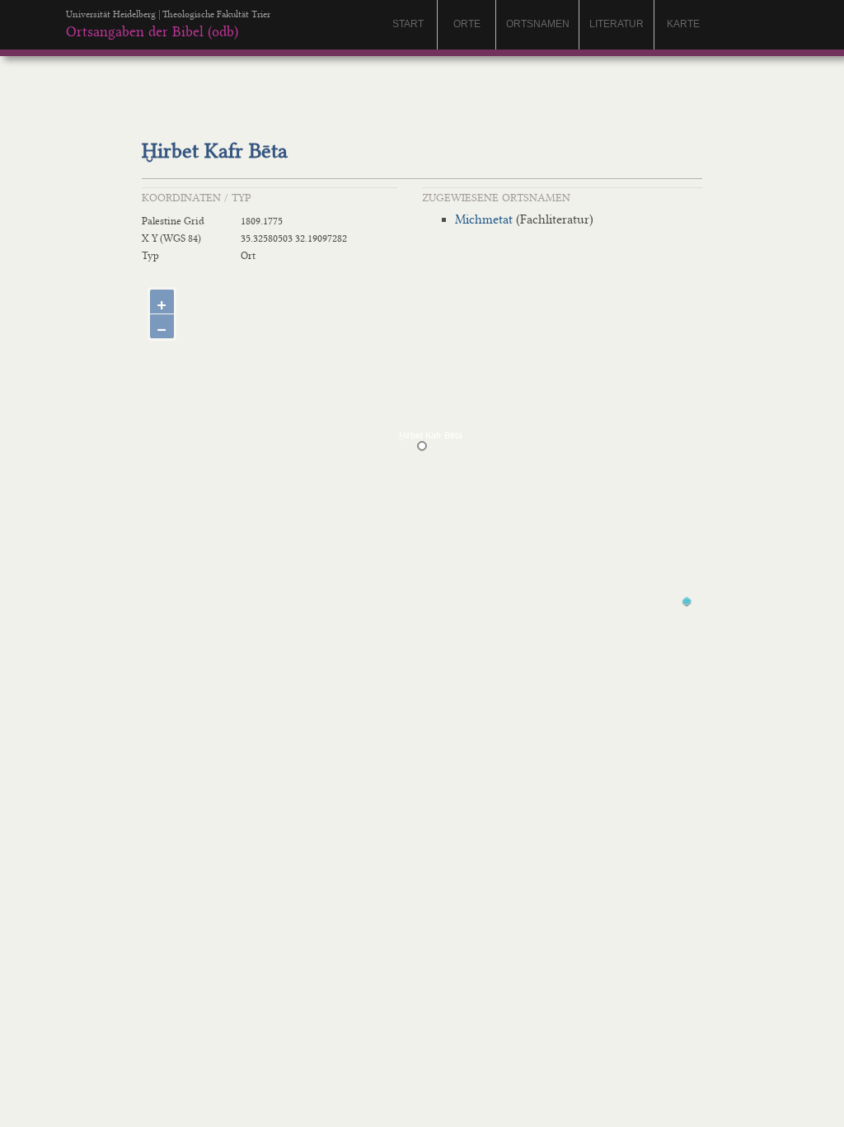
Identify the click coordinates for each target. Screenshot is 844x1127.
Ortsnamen (538, 24)
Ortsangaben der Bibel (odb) (152, 31)
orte (467, 24)
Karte (683, 24)
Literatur (616, 24)
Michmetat (484, 219)
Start (408, 24)
